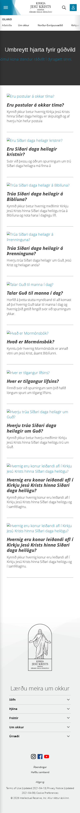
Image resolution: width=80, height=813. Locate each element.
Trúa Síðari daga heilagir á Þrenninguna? (35, 250)
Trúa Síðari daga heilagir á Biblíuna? (35, 196)
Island (7, 19)
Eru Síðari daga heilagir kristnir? (32, 151)
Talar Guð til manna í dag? (35, 293)
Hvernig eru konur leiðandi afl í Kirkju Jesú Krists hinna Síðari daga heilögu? (40, 485)
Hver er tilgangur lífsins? (33, 381)
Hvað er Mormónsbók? (30, 341)
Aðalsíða (7, 25)
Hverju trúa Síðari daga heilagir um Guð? (31, 428)
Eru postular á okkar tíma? (35, 105)
